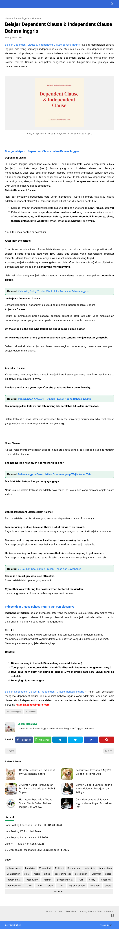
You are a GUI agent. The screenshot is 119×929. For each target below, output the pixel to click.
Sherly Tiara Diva (27, 723)
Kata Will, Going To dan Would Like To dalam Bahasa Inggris (53, 291)
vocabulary (32, 879)
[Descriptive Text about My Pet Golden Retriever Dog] (67, 774)
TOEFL (28, 885)
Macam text (45, 868)
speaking (106, 879)
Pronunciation (14, 885)
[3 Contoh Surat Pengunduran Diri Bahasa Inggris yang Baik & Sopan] (11, 788)
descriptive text (63, 873)
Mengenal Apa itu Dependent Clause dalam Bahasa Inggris (42, 151)
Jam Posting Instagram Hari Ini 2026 (26, 837)
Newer (10, 751)
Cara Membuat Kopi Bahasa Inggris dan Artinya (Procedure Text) (93, 803)
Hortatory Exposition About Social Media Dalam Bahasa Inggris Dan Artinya (35, 803)
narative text (14, 879)
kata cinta (90, 868)
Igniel (111, 925)
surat (26, 873)
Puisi (81, 879)
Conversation (13, 873)
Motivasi (59, 868)
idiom (50, 885)
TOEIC (60, 885)
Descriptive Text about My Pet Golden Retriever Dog (93, 771)
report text (59, 891)
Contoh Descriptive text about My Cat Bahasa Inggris (37, 771)
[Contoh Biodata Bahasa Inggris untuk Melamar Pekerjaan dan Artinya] (67, 788)
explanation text (77, 885)
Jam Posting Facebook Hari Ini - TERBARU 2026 (33, 825)
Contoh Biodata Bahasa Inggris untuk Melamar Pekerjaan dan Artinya (93, 788)
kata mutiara (105, 868)
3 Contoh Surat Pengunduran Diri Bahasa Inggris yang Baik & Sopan (37, 788)
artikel (47, 873)
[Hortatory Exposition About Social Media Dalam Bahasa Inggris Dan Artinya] (11, 803)
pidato (108, 885)
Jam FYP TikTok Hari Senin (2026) (25, 843)
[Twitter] (75, 740)
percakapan (81, 873)
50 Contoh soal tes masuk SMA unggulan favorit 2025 (37, 849)
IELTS (40, 885)
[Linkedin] (91, 740)
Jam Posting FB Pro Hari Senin (23, 831)
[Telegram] (59, 740)
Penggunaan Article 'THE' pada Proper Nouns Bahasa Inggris (54, 398)
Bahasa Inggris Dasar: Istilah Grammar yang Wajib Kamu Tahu (55, 474)
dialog (108, 873)
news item (95, 885)
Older (108, 751)
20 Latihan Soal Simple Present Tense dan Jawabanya (49, 568)
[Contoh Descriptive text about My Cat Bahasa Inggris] (11, 774)
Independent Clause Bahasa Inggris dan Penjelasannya (39, 606)
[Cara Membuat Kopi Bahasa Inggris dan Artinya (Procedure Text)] (67, 803)
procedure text (65, 879)
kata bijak (30, 868)
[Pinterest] (106, 740)
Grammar (31, 712)
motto (37, 873)
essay (92, 879)
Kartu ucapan (74, 868)
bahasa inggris (14, 712)
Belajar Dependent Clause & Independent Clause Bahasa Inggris (42, 44)
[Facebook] (112, 915)
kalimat (47, 879)
